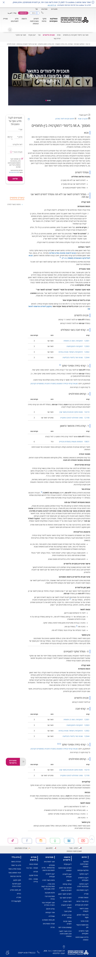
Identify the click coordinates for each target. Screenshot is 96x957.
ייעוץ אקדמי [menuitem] (32, 35)
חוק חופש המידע (15, 890)
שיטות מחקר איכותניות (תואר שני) (74, 412)
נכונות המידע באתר (14, 869)
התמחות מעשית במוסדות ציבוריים (74, 441)
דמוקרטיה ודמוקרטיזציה (77, 346)
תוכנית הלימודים (11, 44)
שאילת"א (52, 916)
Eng (15, 13)
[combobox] (10, 137)
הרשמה (69, 880)
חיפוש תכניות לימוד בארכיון (64, 118)
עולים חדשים (50, 909)
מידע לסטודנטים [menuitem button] (14, 19)
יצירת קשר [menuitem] (57, 38)
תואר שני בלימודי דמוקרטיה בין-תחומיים (27, 44)
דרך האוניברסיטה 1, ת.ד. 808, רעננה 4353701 (54, 952)
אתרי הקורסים (50, 912)
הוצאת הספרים (83, 897)
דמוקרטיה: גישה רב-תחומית (76, 341)
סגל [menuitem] (39, 35)
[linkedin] (69, 840)
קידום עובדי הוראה (82, 901)
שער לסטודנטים (49, 861)
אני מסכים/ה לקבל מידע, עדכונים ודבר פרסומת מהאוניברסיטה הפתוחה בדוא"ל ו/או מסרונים (14, 163)
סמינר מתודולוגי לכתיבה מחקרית (74, 417)
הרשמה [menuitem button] (24, 18)
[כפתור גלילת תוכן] (91, 839)
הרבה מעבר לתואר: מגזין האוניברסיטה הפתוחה (65, 933)
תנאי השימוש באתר (14, 872)
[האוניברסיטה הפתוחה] (74, 20)
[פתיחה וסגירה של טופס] (23, 762)
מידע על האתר (16, 865)
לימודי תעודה (67, 901)
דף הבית (88, 44)
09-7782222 (30, 952)
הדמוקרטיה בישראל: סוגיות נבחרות (74, 352)
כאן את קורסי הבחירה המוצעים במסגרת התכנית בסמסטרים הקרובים (54, 383)
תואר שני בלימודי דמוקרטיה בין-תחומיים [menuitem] (75, 35)
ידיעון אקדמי (68, 864)
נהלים (19, 893)
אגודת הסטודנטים (21, 848)
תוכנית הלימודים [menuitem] (49, 35)
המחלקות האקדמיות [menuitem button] (53, 19)
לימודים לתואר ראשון (65, 894)
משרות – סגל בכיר (32, 868)
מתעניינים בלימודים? (13, 761)
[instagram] (41, 840)
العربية (10, 13)
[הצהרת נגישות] (7, 952)
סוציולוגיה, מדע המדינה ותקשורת (64, 44)
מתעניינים (54, 9)
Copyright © (16, 901)
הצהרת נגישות (16, 861)
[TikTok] (13, 840)
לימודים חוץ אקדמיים (81, 905)
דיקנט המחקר (83, 874)
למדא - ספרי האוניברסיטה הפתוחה (74, 849)
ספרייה (86, 894)
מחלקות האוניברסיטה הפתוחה (84, 864)
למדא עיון (49, 848)
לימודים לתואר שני (66, 898)
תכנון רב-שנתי (83, 118)
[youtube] (83, 840)
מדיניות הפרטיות (13, 172)
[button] (42, 12)
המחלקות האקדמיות (79, 44)
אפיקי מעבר (68, 911)
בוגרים (53, 927)
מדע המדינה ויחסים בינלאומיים (46, 44)
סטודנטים (44, 9)
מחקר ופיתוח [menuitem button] (44, 19)
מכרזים (35, 871)
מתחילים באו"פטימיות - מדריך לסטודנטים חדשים (48, 867)
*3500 (20, 952)
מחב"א (19, 897)
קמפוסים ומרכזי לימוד (65, 927)
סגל (36, 9)
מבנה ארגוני (84, 921)
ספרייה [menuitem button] (5, 18)
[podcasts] (55, 840)
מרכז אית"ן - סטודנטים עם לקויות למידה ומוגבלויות (48, 886)
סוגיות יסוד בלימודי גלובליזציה (76, 357)
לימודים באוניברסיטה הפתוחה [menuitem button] (34, 21)
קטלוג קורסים (67, 884)
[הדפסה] (29, 119)
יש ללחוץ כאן (52, 5)
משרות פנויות (33, 864)
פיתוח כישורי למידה (14, 204)
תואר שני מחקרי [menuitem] (21, 35)
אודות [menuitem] (59, 35)
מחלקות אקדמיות (82, 870)
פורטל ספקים (33, 875)
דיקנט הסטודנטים (82, 890)
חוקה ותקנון (17, 880)
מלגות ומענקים (50, 893)
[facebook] (27, 840)
